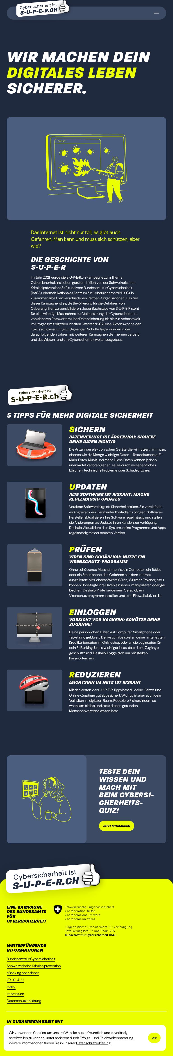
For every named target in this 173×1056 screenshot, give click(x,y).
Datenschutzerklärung (24, 1000)
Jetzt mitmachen (116, 826)
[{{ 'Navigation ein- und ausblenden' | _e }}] (156, 13)
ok (154, 1038)
